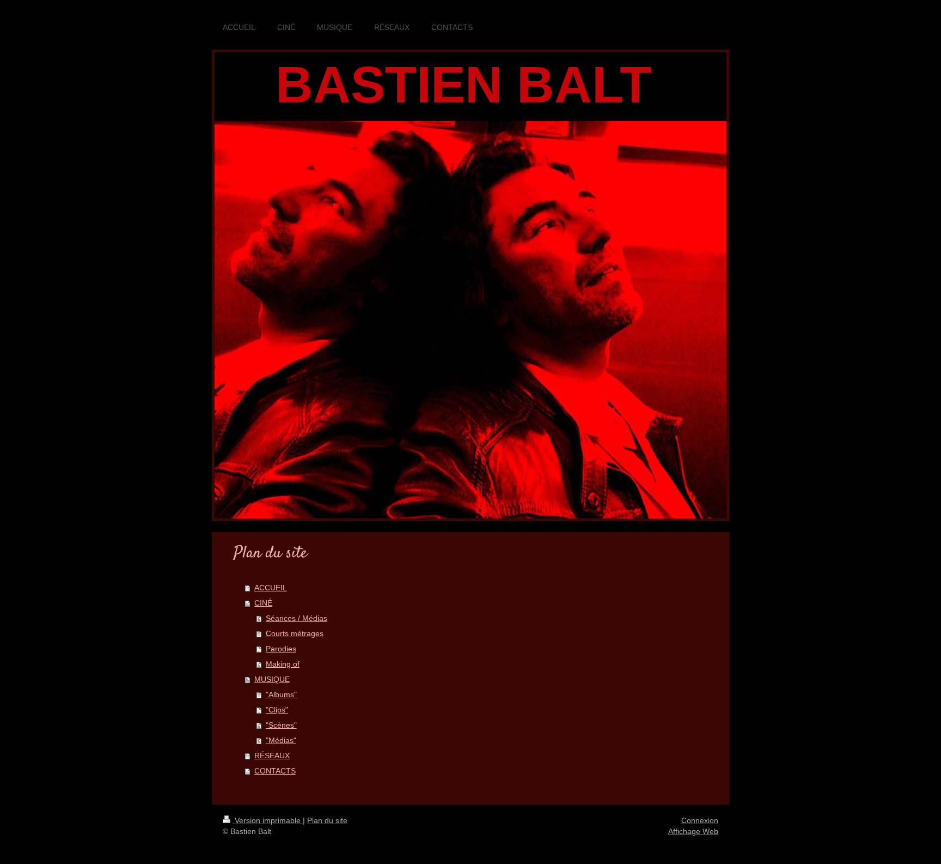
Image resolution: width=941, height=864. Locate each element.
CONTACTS (275, 770)
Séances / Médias (296, 618)
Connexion (699, 820)
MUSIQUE (272, 679)
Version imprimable (268, 820)
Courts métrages (294, 633)
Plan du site (327, 820)
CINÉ (263, 603)
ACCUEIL (270, 587)
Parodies (281, 648)
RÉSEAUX (272, 755)
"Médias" (281, 740)
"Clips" (277, 709)
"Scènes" (281, 725)
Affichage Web (693, 831)
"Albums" (281, 694)
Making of (283, 664)
